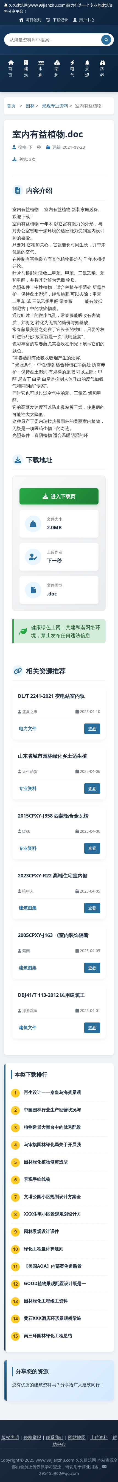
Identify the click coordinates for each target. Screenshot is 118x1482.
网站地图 (77, 1437)
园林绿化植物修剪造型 (46, 1162)
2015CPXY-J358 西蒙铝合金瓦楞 (53, 815)
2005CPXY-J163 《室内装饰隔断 (53, 935)
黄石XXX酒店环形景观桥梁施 (52, 1318)
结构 (56, 72)
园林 (30, 106)
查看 (92, 728)
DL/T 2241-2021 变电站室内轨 (51, 696)
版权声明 (10, 1437)
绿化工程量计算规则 (43, 1249)
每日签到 (33, 19)
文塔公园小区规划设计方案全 (52, 1196)
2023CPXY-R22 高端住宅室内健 (53, 875)
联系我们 (54, 1437)
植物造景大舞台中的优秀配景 (52, 1127)
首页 (10, 72)
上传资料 (99, 1437)
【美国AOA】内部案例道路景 (53, 1266)
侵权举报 (32, 1437)
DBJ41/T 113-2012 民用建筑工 (51, 995)
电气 (72, 72)
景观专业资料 (55, 106)
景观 (87, 72)
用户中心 (86, 19)
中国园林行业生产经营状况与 (52, 1110)
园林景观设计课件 (41, 1231)
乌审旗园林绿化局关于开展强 (52, 1144)
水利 (40, 72)
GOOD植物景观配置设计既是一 (55, 1283)
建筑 (26, 72)
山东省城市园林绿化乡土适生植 (52, 755)
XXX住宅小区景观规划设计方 (52, 1214)
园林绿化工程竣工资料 (46, 1301)
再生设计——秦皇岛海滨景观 (52, 1092)
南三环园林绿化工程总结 (48, 1336)
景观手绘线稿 (37, 1179)
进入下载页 (63, 496)
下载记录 (60, 19)
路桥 (102, 72)
